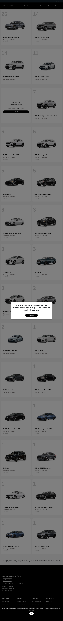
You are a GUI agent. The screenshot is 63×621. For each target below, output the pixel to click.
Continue (31, 315)
